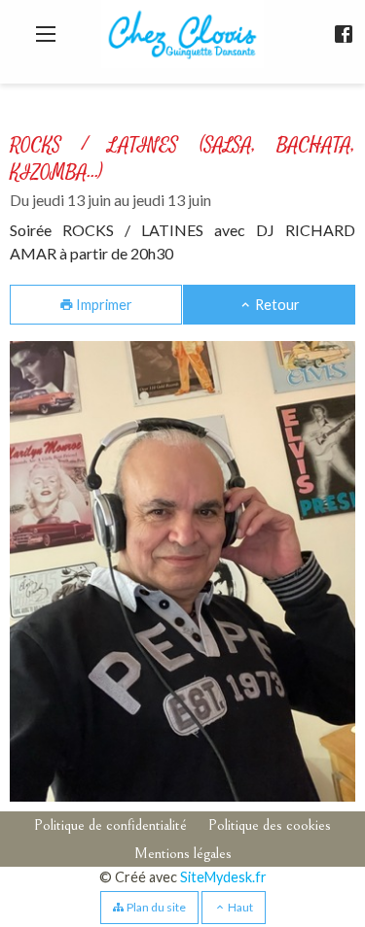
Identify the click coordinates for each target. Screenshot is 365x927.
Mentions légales (183, 853)
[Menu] (45, 34)
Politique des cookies (269, 825)
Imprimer (102, 304)
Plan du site (155, 907)
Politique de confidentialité (110, 825)
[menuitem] (110, 825)
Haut (239, 907)
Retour (276, 304)
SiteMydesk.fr (223, 877)
